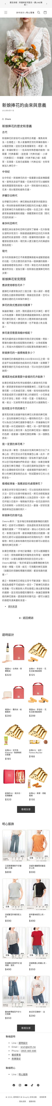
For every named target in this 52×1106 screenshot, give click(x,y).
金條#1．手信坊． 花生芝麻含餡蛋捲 (37, 670)
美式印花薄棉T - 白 (37, 1012)
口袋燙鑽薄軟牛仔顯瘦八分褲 (13, 867)
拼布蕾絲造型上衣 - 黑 (37, 915)
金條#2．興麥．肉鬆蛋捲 (37, 794)
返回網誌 (28, 617)
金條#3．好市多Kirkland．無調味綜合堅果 (13, 752)
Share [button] (8, 119)
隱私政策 (22, 1101)
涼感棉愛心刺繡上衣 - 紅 (38, 964)
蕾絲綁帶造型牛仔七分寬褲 (13, 1013)
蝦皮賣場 (16, 1054)
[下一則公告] (46, 4)
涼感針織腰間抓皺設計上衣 (37, 867)
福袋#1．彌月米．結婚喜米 (13, 710)
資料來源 (12, 606)
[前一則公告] (5, 4)
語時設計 (23, 1043)
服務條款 (32, 1101)
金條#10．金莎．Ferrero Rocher (36, 751)
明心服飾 (23, 1074)
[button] (6, 12)
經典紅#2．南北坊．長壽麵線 (13, 794)
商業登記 (16, 1058)
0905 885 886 (28, 1050)
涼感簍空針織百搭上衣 (13, 915)
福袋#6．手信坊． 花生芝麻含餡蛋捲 (38, 710)
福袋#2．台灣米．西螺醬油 (13, 670)
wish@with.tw (28, 1047)
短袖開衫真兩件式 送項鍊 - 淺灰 (13, 964)
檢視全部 (26, 809)
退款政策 (43, 1097)
